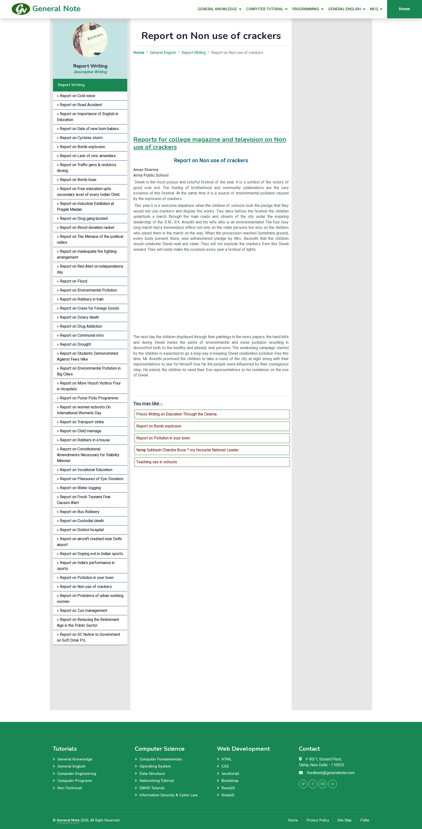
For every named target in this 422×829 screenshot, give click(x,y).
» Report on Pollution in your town (85, 578)
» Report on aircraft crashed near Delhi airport (89, 542)
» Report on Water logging (79, 488)
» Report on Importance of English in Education (87, 117)
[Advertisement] (90, 675)
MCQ (374, 9)
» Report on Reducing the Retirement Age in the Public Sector (88, 622)
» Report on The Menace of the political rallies (90, 239)
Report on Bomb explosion (158, 426)
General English (344, 9)
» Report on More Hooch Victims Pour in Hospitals (89, 386)
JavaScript (230, 773)
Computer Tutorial (264, 9)
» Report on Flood (72, 281)
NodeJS (228, 795)
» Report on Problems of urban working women (90, 599)
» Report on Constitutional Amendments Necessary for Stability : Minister (89, 455)
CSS (225, 766)
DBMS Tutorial (152, 788)
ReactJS (228, 788)
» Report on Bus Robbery (78, 512)
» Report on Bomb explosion (81, 147)
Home (404, 9)
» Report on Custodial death (80, 521)
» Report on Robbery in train (80, 299)
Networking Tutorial (156, 780)
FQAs (364, 820)
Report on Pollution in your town (163, 438)
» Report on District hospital (80, 530)
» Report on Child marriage (79, 431)
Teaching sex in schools (156, 462)
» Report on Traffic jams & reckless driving (86, 168)
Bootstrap (230, 780)
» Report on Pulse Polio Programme (87, 398)
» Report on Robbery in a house (83, 440)
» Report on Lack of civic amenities (86, 156)
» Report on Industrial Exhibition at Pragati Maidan (85, 206)
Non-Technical (69, 788)
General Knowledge (217, 9)
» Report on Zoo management (82, 611)
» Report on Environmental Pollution (87, 290)
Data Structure (152, 773)
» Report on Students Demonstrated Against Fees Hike (87, 356)
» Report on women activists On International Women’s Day (84, 410)
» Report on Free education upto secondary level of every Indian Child (88, 192)
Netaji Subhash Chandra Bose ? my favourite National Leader (187, 450)
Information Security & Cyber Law (168, 795)
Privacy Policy (317, 820)
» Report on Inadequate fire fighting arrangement (86, 254)
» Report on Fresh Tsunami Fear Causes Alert (84, 500)
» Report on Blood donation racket (85, 228)
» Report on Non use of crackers (84, 587)
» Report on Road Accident (79, 105)
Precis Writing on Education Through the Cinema (176, 414)
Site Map (345, 820)
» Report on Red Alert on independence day (90, 269)
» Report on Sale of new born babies (88, 129)
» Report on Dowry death (78, 317)
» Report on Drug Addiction (79, 326)
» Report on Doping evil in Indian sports (90, 554)
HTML (227, 759)
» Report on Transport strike (80, 422)
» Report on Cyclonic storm (80, 138)
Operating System (155, 766)
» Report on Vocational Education (84, 470)
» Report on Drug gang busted (82, 219)
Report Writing (71, 85)
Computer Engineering (76, 773)
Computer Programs (74, 780)
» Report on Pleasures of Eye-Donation (90, 479)
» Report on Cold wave (76, 96)
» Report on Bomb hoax (76, 180)
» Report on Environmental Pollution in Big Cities (89, 371)
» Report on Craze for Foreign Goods (88, 308)
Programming (305, 9)
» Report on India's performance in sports (86, 566)
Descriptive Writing (90, 72)
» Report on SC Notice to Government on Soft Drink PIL (88, 637)
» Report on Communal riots (80, 335)
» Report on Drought (74, 344)
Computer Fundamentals (160, 759)
